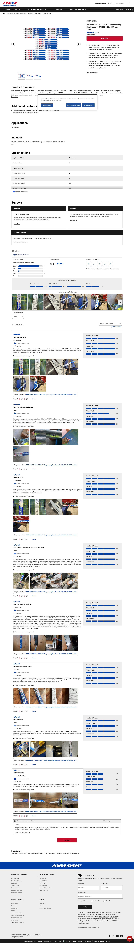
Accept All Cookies (88, 105)
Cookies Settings (47, 105)
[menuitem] (12, 9)
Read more (14, 97)
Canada (108, 901)
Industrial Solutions (36, 9)
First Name (81, 883)
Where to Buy (104, 38)
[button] (109, 936)
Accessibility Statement (100, 3)
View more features (92, 72)
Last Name (104, 883)
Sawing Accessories (21, 13)
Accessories (10, 13)
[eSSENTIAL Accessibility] (110, 3)
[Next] (79, 44)
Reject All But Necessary (73, 105)
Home (4, 14)
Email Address (82, 892)
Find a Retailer (119, 9)
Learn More (17, 224)
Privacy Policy (103, 916)
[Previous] (13, 44)
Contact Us (113, 916)
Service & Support (77, 9)
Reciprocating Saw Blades (34, 13)
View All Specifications (21, 191)
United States (97, 901)
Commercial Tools (11, 9)
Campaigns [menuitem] (58, 9)
